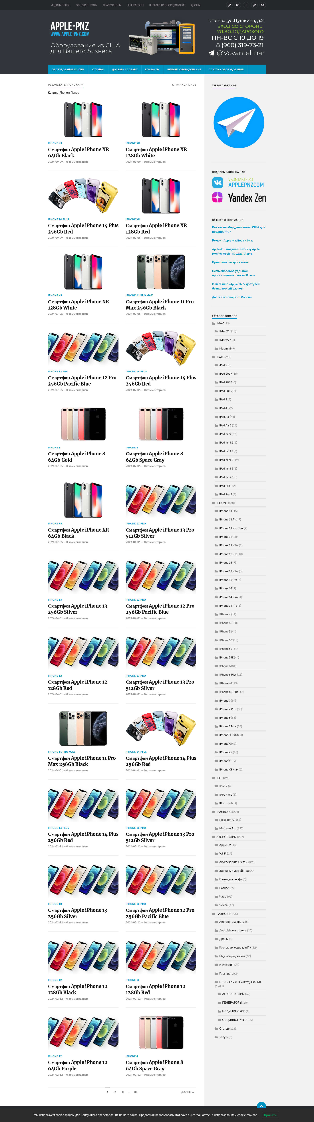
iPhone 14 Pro (228, 605)
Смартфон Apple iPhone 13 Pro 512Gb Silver (160, 533)
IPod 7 (223, 786)
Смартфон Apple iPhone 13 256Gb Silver (77, 609)
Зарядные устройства (234, 870)
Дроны (223, 939)
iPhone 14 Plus (58, 219)
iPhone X (225, 743)
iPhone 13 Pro (136, 523)
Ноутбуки (225, 964)
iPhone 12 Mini (228, 545)
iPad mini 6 (226, 477)
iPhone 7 (224, 700)
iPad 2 (223, 365)
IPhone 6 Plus (228, 674)
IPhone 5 (225, 631)
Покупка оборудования (226, 69)
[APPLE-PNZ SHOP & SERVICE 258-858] (157, 37)
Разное (224, 888)
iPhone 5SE (226, 657)
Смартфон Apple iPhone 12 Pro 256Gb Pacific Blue (82, 381)
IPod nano (225, 794)
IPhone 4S (225, 622)
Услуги (223, 1037)
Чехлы (223, 905)
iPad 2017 (225, 373)
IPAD (219, 357)
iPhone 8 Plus (227, 726)
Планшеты (226, 973)
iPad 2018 (225, 382)
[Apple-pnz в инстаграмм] (237, 5)
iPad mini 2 (226, 442)
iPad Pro (224, 485)
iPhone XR (55, 143)
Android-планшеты (232, 921)
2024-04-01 (133, 542)
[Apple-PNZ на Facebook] (246, 5)
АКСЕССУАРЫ (226, 836)
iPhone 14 (225, 588)
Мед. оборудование (232, 956)
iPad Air (224, 416)
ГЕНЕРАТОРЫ (135, 5)
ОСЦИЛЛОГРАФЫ (86, 5)
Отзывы (98, 69)
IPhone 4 (225, 614)
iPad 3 (223, 399)
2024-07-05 (133, 237)
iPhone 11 (225, 510)
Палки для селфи (230, 879)
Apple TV (225, 845)
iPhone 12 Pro (58, 371)
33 (136, 1092)
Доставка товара (125, 69)
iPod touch (226, 803)
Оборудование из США (68, 69)
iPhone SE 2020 (229, 734)
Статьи (224, 1028)
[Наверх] (261, 1106)
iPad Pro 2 (225, 494)
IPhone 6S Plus (228, 691)
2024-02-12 (55, 846)
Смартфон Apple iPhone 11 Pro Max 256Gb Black (160, 305)
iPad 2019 (225, 390)
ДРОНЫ (195, 5)
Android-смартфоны (233, 930)
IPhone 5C (226, 640)
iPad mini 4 (226, 459)
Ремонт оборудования (184, 69)
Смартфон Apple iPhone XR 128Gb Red (156, 229)
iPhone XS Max (228, 769)
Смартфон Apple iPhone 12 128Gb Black (77, 989)
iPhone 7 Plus (227, 709)
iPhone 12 (55, 675)
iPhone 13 (55, 599)
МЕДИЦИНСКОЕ (60, 5)
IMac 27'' (225, 340)
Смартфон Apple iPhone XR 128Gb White (156, 153)
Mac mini (225, 348)
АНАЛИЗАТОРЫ (112, 5)
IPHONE (222, 502)
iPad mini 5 (226, 468)
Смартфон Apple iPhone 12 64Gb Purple (77, 1065)
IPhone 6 (225, 666)
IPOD (220, 778)
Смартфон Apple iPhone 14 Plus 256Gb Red (83, 229)
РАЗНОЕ (222, 913)
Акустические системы (234, 862)
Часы (223, 896)
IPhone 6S (225, 683)
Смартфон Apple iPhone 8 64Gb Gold (76, 457)
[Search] (262, 5)
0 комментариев (77, 161)
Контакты (152, 69)
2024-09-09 (55, 161)
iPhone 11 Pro (228, 519)
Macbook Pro (227, 828)
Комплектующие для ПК (235, 947)
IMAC (220, 323)
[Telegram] (254, 5)
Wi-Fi (222, 853)
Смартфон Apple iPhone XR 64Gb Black (78, 153)
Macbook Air (227, 819)
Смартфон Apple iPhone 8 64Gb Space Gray (154, 457)
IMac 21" (225, 331)
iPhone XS (225, 760)
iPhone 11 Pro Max (139, 295)
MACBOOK (224, 811)
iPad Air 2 (225, 425)
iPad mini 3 (226, 451)
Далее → (187, 1092)
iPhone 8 (54, 447)
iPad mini (225, 434)
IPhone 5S (225, 648)
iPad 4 (223, 408)
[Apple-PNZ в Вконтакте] (229, 5)
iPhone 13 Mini (228, 571)
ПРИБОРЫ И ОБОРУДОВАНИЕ (167, 5)
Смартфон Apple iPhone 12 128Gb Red (77, 685)
